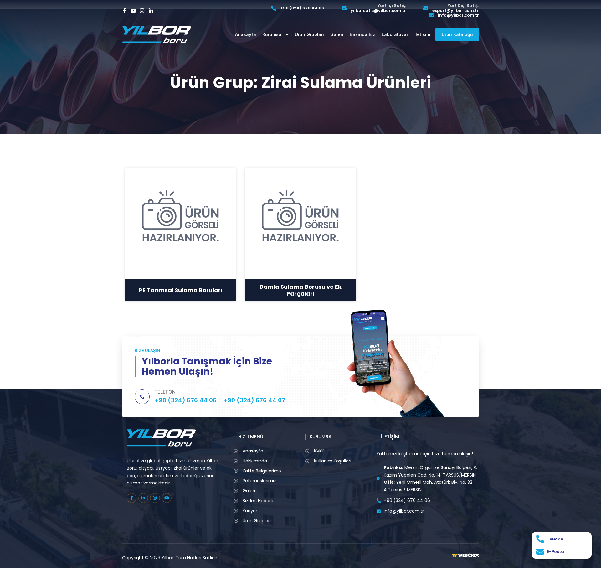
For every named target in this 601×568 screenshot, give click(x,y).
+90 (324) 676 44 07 (254, 400)
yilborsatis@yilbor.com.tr (378, 10)
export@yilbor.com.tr (455, 10)
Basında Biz (362, 34)
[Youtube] (133, 10)
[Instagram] (142, 10)
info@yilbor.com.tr (458, 15)
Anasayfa (245, 34)
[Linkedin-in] (150, 10)
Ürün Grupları (309, 34)
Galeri (336, 34)
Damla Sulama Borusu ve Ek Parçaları (300, 290)
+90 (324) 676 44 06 (302, 8)
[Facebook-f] (124, 10)
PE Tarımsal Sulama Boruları (180, 290)
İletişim (422, 34)
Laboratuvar (395, 34)
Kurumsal (272, 34)
